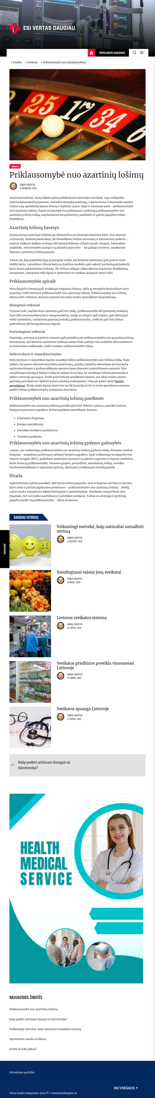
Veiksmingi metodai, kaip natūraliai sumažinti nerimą (100, 529)
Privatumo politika (21, 1072)
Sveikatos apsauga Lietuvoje (83, 708)
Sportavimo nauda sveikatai (27, 1039)
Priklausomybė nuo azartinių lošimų (33, 1009)
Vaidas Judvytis (27, 184)
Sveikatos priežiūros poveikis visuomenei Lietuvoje (95, 665)
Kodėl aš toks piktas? (23, 1049)
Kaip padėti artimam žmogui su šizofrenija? (38, 1019)
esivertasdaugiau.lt (64, 1093)
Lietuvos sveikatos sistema (82, 617)
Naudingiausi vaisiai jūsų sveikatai (89, 572)
